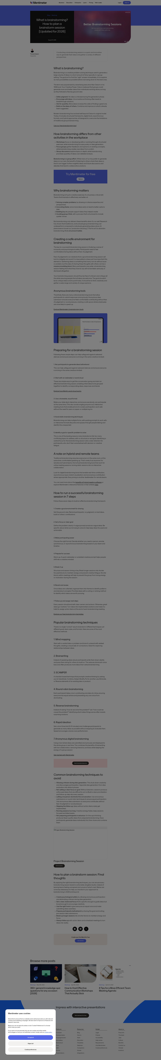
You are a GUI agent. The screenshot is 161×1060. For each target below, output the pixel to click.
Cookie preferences (30, 1049)
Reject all (30, 1043)
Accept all (31, 1037)
